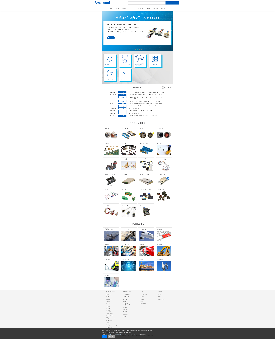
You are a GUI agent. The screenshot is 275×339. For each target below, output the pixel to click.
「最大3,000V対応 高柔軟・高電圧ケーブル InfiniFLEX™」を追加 (144, 101)
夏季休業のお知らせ (134, 113)
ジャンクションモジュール (111, 325)
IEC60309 (108, 308)
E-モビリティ (126, 309)
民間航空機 (125, 298)
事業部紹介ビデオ (161, 299)
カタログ (131, 8)
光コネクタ (108, 298)
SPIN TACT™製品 (109, 313)
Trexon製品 (108, 311)
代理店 (148, 8)
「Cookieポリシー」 (109, 334)
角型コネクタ (109, 296)
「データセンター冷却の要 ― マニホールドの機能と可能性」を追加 (145, 103)
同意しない (111, 336)
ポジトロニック (109, 305)
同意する (105, 336)
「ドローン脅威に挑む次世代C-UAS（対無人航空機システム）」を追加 (146, 92)
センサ (107, 322)
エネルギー (125, 312)
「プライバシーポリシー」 (133, 334)
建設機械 (125, 307)
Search (172, 3)
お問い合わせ (143, 303)
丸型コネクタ (109, 294)
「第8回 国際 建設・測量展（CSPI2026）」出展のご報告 (143, 115)
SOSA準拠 (108, 306)
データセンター (126, 311)
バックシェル (109, 327)
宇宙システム (126, 296)
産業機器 (125, 301)
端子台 (107, 324)
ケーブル (108, 303)
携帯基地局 (125, 314)
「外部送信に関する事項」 (120, 334)
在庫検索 (142, 299)
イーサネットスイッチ (110, 318)
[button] (135, 49)
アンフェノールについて (163, 298)
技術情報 (142, 296)
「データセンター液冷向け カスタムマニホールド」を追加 (143, 106)
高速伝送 (125, 299)
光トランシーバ (109, 320)
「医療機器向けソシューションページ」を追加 (140, 110)
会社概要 (159, 294)
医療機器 (125, 316)
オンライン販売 (144, 294)
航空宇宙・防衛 (126, 294)
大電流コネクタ (109, 299)
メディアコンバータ (110, 315)
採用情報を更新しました (135, 108)
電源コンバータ (109, 317)
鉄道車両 (125, 306)
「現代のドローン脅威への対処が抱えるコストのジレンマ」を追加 (145, 94)
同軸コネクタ (109, 301)
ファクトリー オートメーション (127, 304)
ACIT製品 (108, 310)
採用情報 (155, 8)
